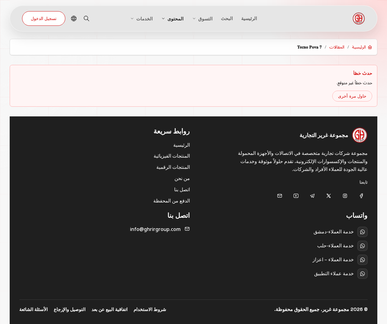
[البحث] (86, 18)
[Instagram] (345, 195)
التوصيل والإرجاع (70, 309)
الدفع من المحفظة (171, 200)
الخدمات (144, 18)
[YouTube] (296, 195)
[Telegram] (312, 195)
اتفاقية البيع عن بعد (110, 309)
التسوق (205, 18)
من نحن (182, 178)
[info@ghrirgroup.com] (279, 195)
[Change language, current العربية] (74, 18)
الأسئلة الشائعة (33, 309)
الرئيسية (249, 18)
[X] (328, 195)
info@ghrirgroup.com (155, 229)
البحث (227, 18)
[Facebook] (361, 195)
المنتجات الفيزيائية (172, 155)
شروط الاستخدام (150, 309)
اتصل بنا (182, 189)
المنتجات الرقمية (173, 167)
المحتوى (175, 18)
